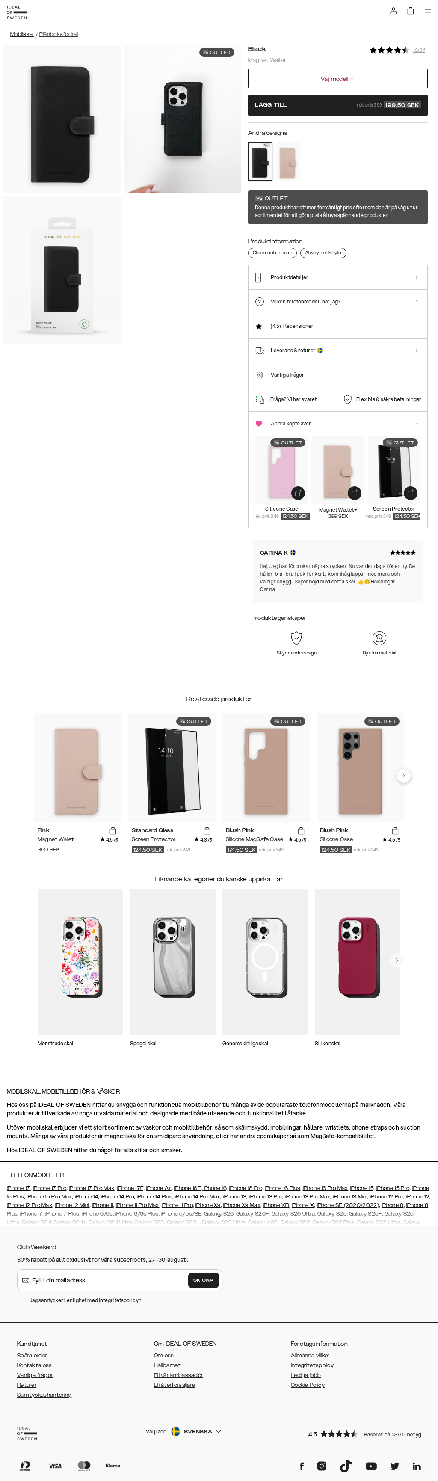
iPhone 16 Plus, (283, 1188)
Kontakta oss (34, 1365)
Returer (26, 1385)
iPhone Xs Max (241, 1205)
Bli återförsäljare (174, 1385)
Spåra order (32, 1356)
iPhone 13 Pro (265, 1197)
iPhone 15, (362, 1188)
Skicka (203, 1280)
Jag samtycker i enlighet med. (86, 1300)
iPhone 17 (18, 1188)
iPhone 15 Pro (392, 1188)
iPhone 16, (216, 1188)
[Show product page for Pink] (288, 161)
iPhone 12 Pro (386, 1197)
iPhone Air (159, 1188)
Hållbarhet (167, 1365)
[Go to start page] (17, 12)
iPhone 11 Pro (177, 1205)
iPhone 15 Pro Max (49, 1197)
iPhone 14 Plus (154, 1197)
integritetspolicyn (120, 1300)
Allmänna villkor (310, 1356)
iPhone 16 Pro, (246, 1188)
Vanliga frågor (35, 1375)
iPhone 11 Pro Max (137, 1205)
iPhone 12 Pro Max (29, 1205)
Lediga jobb (306, 1375)
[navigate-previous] (404, 776)
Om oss (164, 1356)
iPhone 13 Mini (350, 1197)
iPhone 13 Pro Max (307, 1197)
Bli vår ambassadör (178, 1375)
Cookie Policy (308, 1385)
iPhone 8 (392, 1205)
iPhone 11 (102, 1205)
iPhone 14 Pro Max (197, 1197)
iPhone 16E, (189, 1188)
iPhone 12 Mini (72, 1205)
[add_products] (298, 493)
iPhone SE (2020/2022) (348, 1205)
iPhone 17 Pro (49, 1188)
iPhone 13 (234, 1197)
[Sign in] (393, 10)
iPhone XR (276, 1205)
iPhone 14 (86, 1197)
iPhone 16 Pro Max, (326, 1188)
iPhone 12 (417, 1197)
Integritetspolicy (312, 1365)
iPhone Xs (208, 1205)
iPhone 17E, (131, 1188)
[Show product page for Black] (260, 161)
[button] (365, 1433)
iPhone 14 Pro (117, 1197)
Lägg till (337, 105)
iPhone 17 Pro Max (91, 1188)
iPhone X (303, 1205)
